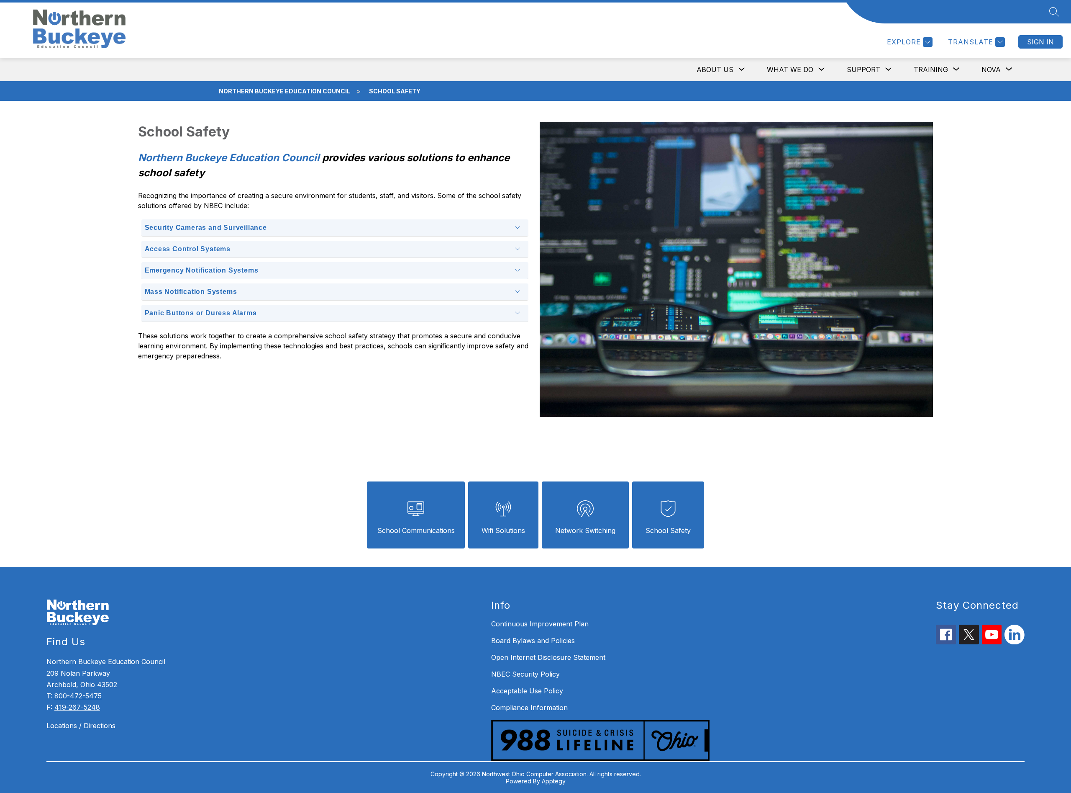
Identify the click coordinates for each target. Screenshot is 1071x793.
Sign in (1040, 42)
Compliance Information (529, 707)
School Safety (394, 91)
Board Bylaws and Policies (533, 640)
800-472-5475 (78, 696)
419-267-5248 (77, 707)
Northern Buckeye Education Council (284, 91)
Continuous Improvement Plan (540, 624)
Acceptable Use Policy (527, 691)
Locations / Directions (80, 725)
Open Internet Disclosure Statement (548, 657)
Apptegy (554, 781)
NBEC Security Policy (525, 674)
